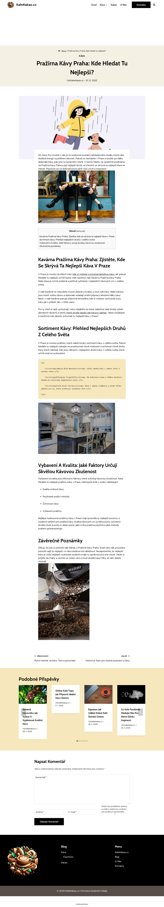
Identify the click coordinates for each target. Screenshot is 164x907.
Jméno (40, 812)
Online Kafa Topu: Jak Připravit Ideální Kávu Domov (65, 694)
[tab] (77, 741)
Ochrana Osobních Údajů (94, 890)
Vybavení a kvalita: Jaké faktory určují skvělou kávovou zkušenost (72, 242)
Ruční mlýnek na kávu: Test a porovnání (54, 658)
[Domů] (59, 51)
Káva (82, 56)
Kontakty (141, 4)
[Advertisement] (82, 27)
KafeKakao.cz (76, 80)
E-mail (72, 812)
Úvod (94, 4)
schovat (80, 231)
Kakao (114, 4)
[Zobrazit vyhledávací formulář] (154, 4)
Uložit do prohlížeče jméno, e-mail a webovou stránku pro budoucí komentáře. (114, 809)
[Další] (140, 712)
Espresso (68, 856)
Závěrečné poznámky (50, 246)
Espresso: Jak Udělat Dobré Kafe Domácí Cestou (97, 713)
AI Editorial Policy (82, 904)
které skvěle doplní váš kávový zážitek (87, 312)
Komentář (41, 777)
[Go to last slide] (23, 712)
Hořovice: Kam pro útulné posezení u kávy (108, 658)
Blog (117, 856)
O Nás (123, 4)
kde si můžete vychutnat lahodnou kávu (93, 274)
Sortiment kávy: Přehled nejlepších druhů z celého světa (67, 239)
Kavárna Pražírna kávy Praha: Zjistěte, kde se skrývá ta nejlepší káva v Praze (76, 236)
